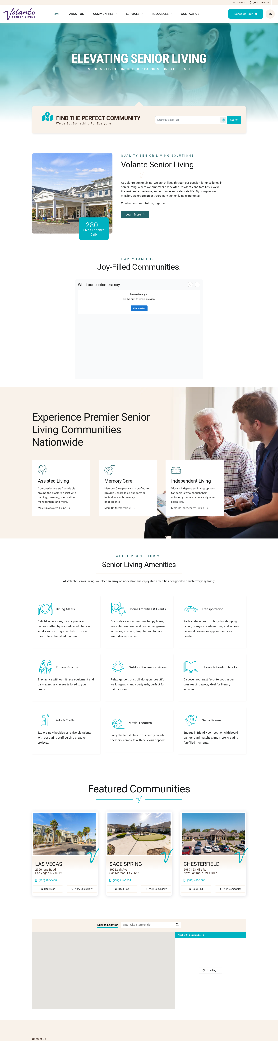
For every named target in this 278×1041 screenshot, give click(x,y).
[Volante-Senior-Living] (19, 9)
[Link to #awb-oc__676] (270, 14)
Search (234, 119)
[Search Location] (177, 924)
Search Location (107, 925)
